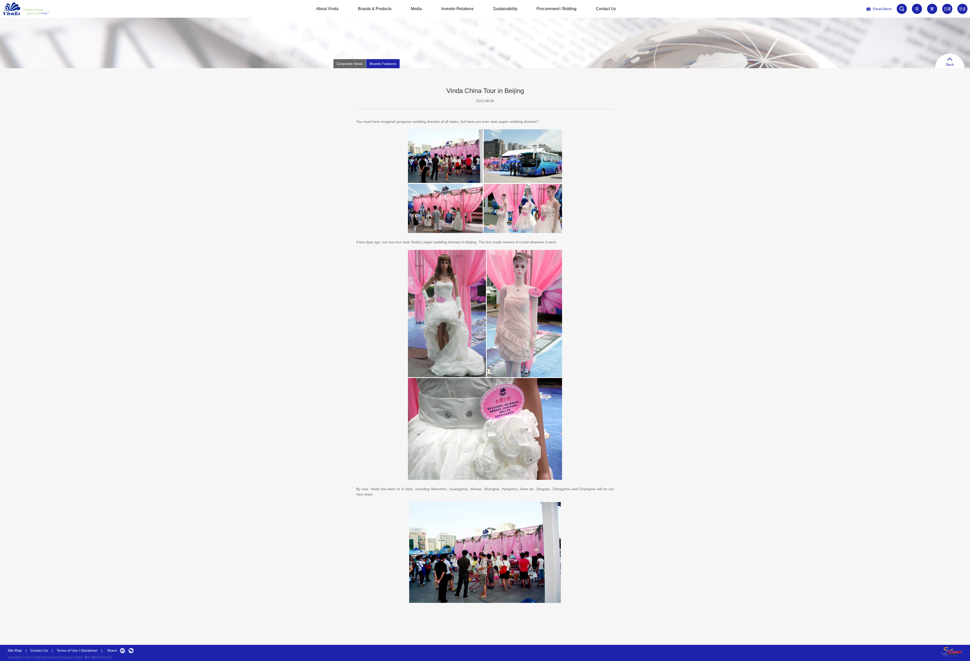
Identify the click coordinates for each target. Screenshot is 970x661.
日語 (947, 9)
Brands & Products (375, 9)
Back (950, 64)
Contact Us (606, 9)
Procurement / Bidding (556, 9)
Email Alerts (882, 9)
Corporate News (350, 64)
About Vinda (327, 9)
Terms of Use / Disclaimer (77, 650)
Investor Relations (457, 9)
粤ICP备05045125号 (98, 657)
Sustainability (505, 9)
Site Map (15, 650)
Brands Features (383, 64)
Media (416, 9)
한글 (962, 9)
